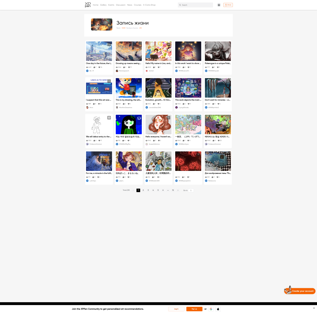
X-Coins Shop (149, 5)
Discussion (120, 5)
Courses (137, 5)
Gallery (103, 5)
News (129, 5)
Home (95, 5)
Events (111, 5)
